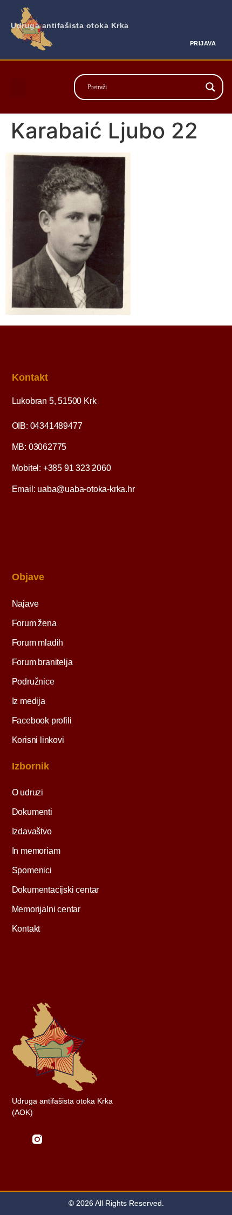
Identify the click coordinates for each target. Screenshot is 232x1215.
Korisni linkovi (38, 740)
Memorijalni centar (46, 909)
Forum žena (34, 623)
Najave (25, 603)
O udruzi (27, 792)
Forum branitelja (42, 662)
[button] (18, 87)
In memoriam (36, 850)
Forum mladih (38, 642)
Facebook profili (42, 720)
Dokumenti (32, 811)
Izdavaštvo (32, 831)
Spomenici (32, 870)
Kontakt (26, 928)
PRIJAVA (203, 43)
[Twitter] (58, 1139)
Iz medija (28, 701)
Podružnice (33, 681)
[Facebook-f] (17, 1139)
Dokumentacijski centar (55, 889)
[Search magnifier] (210, 87)
